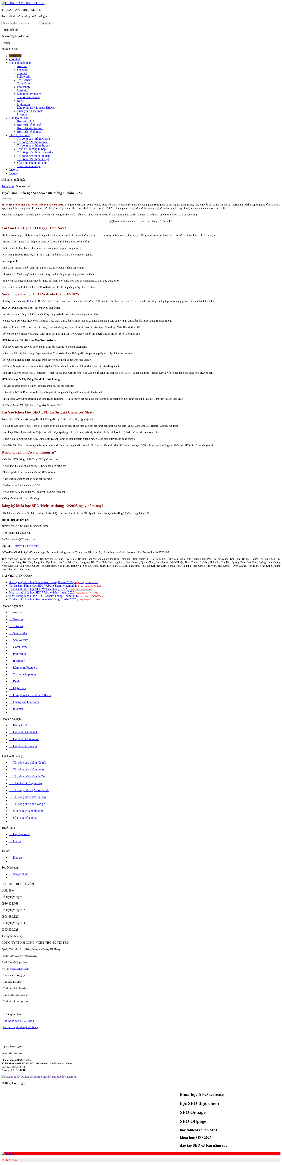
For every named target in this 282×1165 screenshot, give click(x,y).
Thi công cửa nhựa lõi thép (33, 155)
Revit (20, 100)
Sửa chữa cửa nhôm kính (32, 162)
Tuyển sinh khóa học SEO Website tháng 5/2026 (51, 589)
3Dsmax (22, 73)
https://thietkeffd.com (26, 545)
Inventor (22, 114)
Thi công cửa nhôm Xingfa (33, 138)
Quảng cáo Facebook (30, 111)
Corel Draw (24, 83)
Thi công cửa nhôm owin (32, 142)
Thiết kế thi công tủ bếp (31, 149)
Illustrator (22, 90)
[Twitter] (23, 1076)
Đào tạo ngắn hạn (20, 62)
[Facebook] (9, 1076)
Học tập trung (19, 834)
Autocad (22, 66)
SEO (28, 301)
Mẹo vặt (14, 169)
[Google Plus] (39, 1076)
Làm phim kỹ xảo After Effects (35, 107)
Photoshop (23, 86)
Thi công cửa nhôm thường (33, 145)
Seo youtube (18, 874)
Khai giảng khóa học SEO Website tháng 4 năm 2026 (54, 592)
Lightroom (23, 104)
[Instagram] (69, 1076)
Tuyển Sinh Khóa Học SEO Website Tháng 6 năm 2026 (56, 585)
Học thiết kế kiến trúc (30, 128)
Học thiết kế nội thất (29, 124)
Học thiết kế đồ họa (29, 131)
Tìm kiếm (44, 23)
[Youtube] (55, 1076)
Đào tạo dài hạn (18, 118)
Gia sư (15, 841)
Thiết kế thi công (19, 135)
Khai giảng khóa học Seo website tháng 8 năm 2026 (53, 582)
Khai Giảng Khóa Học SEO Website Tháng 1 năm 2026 (56, 596)
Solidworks (24, 76)
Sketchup (22, 69)
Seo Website (24, 80)
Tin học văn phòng (28, 97)
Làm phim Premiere (29, 93)
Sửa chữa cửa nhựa (28, 166)
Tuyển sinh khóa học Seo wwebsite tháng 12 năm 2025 (55, 599)
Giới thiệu (15, 59)
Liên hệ (13, 173)
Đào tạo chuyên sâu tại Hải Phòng (21, 1027)
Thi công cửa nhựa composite (35, 152)
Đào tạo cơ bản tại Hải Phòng (18, 1021)
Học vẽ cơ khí (25, 121)
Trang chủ (15, 55)
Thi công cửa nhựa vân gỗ (33, 159)
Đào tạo (16, 857)
